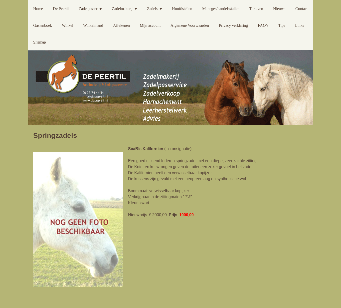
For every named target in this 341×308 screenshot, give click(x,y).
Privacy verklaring (233, 25)
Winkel (67, 25)
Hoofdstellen (182, 9)
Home (38, 9)
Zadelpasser (88, 9)
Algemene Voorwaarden (189, 25)
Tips (281, 25)
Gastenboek (42, 25)
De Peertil (61, 9)
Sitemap (39, 42)
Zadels (152, 9)
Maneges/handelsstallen (220, 9)
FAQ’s (263, 25)
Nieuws (279, 9)
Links (299, 25)
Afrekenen (121, 25)
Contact (301, 9)
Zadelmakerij (122, 9)
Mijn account (150, 25)
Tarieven (256, 9)
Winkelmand (93, 25)
